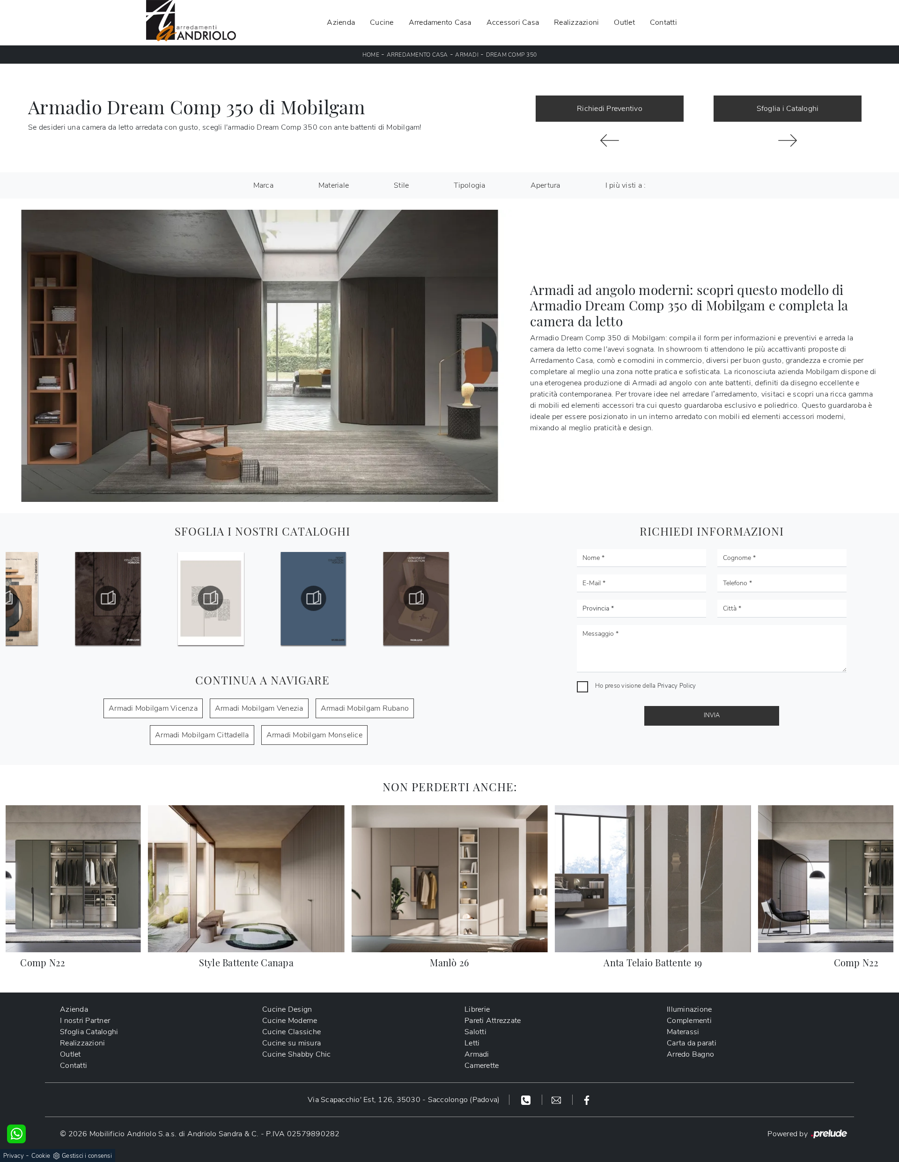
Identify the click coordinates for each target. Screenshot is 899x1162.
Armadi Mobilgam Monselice (314, 735)
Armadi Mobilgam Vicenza (153, 708)
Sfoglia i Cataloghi (788, 108)
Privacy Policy (676, 686)
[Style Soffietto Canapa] (609, 140)
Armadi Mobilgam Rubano (365, 708)
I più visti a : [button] (625, 185)
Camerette (481, 1065)
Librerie (477, 1009)
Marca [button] (263, 185)
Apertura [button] (545, 185)
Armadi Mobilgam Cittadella (202, 735)
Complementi (689, 1020)
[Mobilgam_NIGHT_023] (313, 598)
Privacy (13, 1156)
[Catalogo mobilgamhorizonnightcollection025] (416, 598)
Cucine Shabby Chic (296, 1054)
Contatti (663, 22)
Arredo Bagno (690, 1054)
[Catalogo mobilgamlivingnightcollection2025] (519, 598)
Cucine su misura (291, 1043)
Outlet (624, 22)
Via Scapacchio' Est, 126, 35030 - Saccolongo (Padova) (404, 1100)
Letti (471, 1043)
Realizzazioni (576, 22)
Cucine (382, 22)
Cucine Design (287, 1009)
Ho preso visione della (645, 686)
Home (370, 55)
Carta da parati (691, 1043)
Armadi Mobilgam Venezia (259, 708)
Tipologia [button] (469, 185)
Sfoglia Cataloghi (89, 1032)
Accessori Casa (512, 22)
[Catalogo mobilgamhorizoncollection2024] (211, 598)
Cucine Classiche (291, 1032)
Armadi (467, 55)
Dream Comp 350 (511, 55)
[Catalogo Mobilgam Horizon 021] (108, 598)
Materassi (683, 1032)
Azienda (341, 22)
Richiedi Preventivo (609, 108)
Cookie (41, 1156)
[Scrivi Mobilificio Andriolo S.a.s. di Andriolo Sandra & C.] (557, 1100)
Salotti (475, 1032)
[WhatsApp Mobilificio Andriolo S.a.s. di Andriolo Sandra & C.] (16, 1134)
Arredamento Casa (440, 22)
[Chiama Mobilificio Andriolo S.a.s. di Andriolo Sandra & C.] (527, 1100)
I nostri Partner (85, 1020)
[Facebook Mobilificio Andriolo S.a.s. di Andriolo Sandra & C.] (587, 1100)
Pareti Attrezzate (492, 1020)
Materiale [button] (333, 185)
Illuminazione (689, 1009)
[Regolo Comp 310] (787, 140)
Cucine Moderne (289, 1020)
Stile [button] (401, 185)
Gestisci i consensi (87, 1156)
